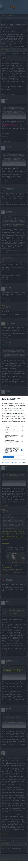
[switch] (22, 430)
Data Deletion (5, 462)
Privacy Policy (22, 462)
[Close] (24, 398)
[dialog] (14, 430)
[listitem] (14, 426)
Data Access (14, 462)
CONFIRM (8, 456)
